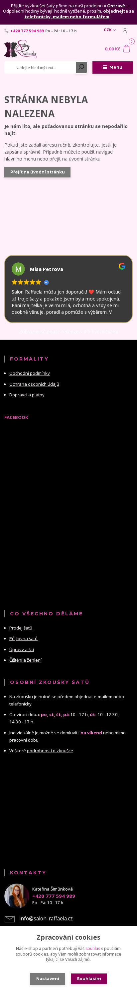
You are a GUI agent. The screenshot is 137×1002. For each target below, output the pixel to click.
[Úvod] (28, 49)
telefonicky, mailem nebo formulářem (67, 17)
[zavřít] (128, 6)
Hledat (81, 67)
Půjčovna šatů (23, 638)
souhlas (92, 948)
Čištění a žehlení (25, 660)
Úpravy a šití (21, 649)
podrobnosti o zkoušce (50, 751)
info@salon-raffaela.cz (46, 918)
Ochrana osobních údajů (34, 384)
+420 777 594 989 (27, 30)
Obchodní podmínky (29, 373)
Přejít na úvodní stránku (37, 171)
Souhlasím (89, 978)
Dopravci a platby (27, 395)
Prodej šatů (20, 628)
